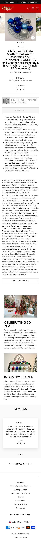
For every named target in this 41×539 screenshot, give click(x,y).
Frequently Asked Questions (20, 486)
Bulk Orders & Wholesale (20, 493)
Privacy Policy (20, 500)
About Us (20, 482)
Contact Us (20, 508)
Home (20, 47)
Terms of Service (20, 504)
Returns (21, 497)
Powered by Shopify (20, 537)
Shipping (12, 80)
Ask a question (20, 281)
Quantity (20, 85)
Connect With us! (20, 515)
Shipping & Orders (20, 490)
